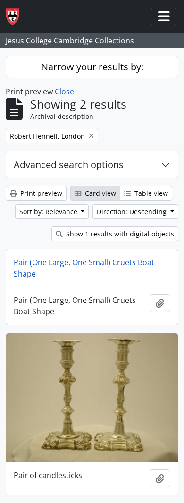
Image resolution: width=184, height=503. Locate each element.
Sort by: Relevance (49, 211)
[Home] (16, 17)
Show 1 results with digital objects (119, 233)
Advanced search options (69, 164)
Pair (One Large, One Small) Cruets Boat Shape (84, 268)
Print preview (40, 193)
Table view (150, 193)
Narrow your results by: (92, 66)
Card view (99, 193)
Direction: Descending (132, 211)
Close (64, 91)
